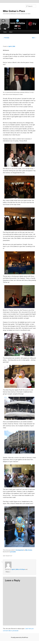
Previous (6, 38)
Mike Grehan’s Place (14, 11)
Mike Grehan (28, 550)
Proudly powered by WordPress (19, 637)
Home (5, 32)
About (10, 32)
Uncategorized (19, 550)
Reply (8, 571)
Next (34, 38)
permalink (13, 552)
